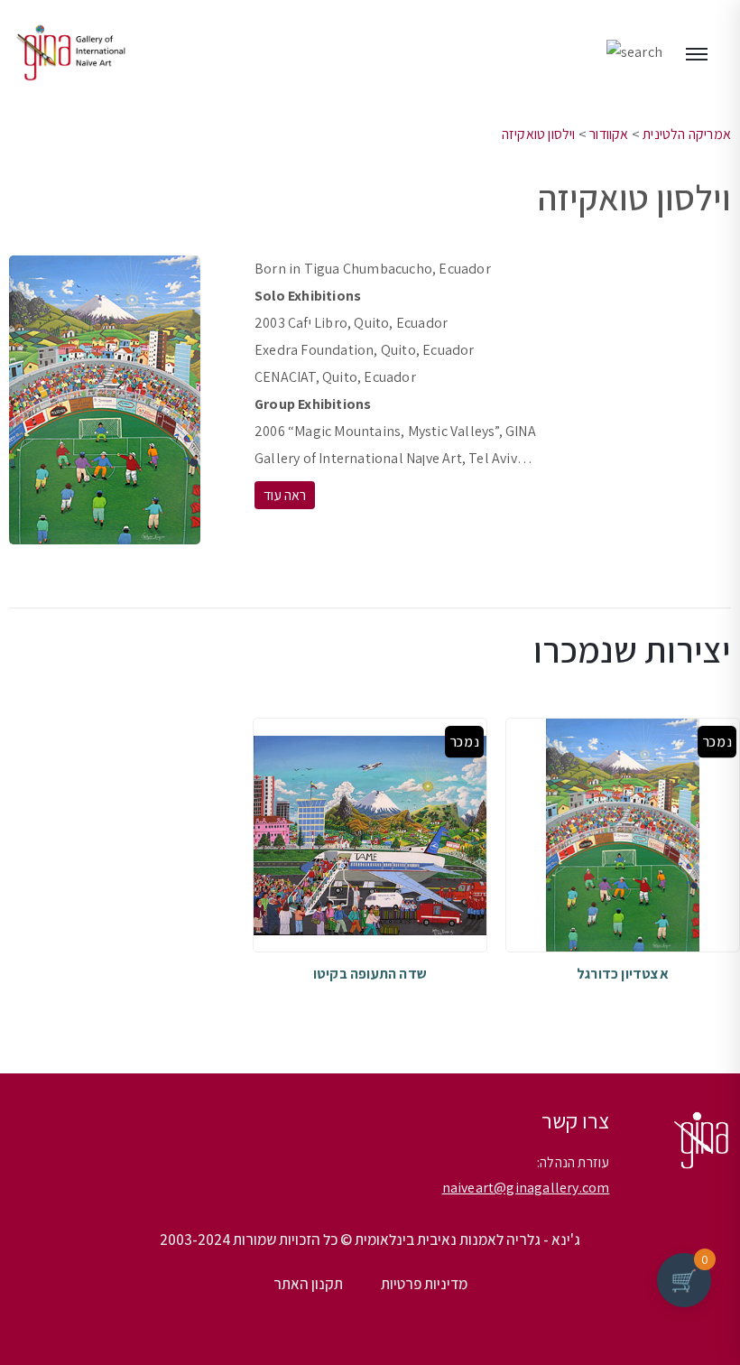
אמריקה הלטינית (687, 134)
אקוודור (608, 134)
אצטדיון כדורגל (623, 973)
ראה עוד (285, 495)
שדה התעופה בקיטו (370, 973)
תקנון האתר (308, 1284)
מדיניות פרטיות (424, 1284)
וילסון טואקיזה (539, 134)
